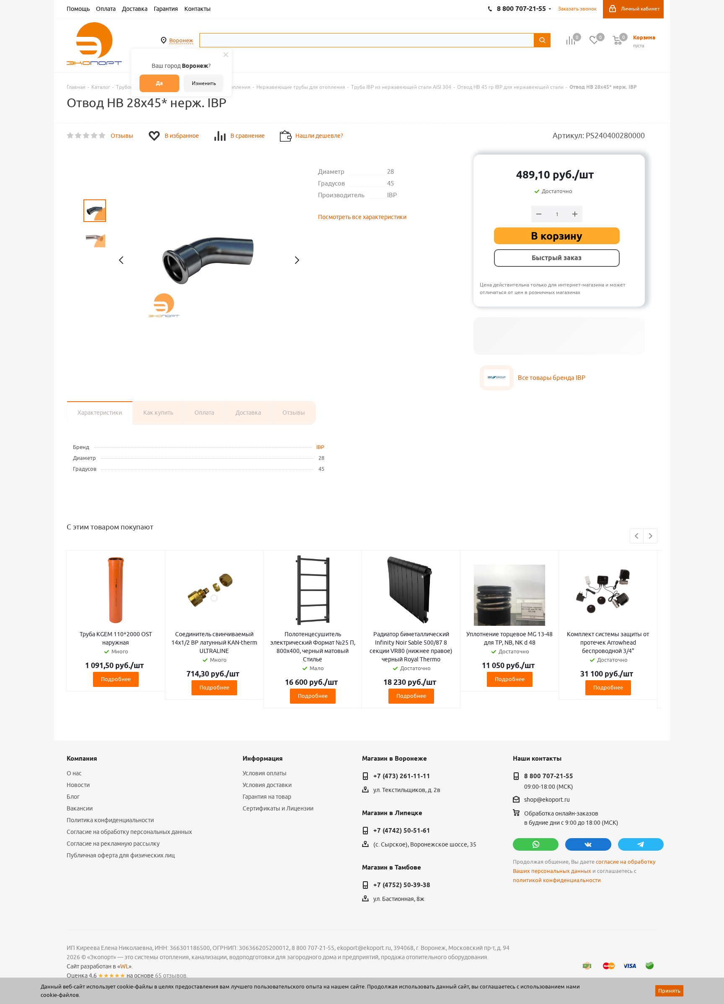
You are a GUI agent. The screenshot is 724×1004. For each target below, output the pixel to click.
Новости (78, 785)
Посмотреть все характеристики (362, 217)
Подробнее (116, 679)
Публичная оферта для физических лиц (121, 855)
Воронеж (181, 40)
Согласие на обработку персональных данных (129, 831)
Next (650, 536)
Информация (263, 758)
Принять (669, 990)
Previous (637, 536)
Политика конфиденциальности (110, 820)
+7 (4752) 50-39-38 (401, 885)
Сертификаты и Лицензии (278, 808)
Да (159, 83)
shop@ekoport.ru (547, 800)
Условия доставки (267, 785)
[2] (79, 135)
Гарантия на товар (267, 796)
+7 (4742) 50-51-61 (401, 830)
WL (124, 966)
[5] (102, 135)
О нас (74, 773)
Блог (73, 796)
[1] (71, 135)
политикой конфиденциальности (557, 880)
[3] (86, 135)
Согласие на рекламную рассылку (113, 843)
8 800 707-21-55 (548, 776)
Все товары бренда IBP (551, 377)
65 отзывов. (171, 975)
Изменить (204, 83)
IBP (320, 447)
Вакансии (80, 808)
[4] (94, 135)
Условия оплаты (265, 773)
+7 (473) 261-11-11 (401, 776)
